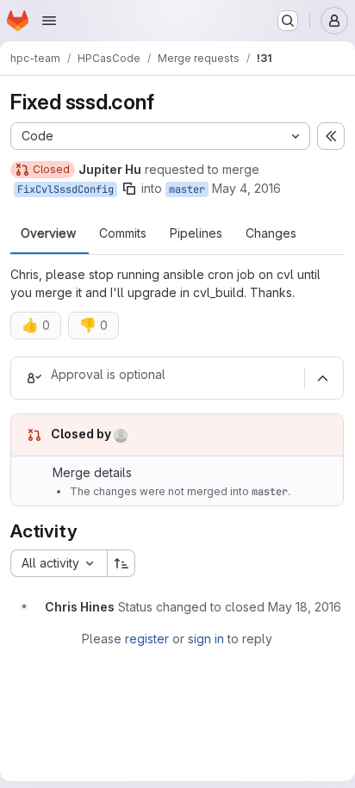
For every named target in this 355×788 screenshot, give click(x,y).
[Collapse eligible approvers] (322, 378)
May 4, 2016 (246, 188)
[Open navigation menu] (49, 20)
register (147, 638)
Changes (271, 233)
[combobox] (58, 563)
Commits (122, 233)
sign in (206, 638)
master (187, 189)
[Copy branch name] (129, 188)
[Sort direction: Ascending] (121, 563)
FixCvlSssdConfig (65, 189)
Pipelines (196, 233)
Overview (48, 233)
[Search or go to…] (287, 20)
